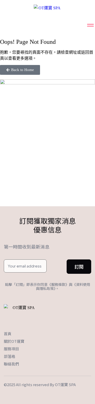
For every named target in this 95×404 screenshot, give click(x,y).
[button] (20, 70)
